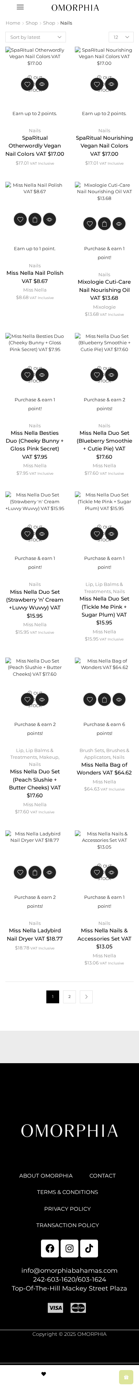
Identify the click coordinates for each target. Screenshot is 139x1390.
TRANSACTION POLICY (67, 1225)
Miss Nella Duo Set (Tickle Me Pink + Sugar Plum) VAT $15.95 (104, 611)
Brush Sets (91, 750)
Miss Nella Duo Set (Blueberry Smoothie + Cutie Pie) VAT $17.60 (104, 445)
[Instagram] (69, 1248)
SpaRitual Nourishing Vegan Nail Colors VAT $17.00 (104, 146)
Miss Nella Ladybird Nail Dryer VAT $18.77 (35, 934)
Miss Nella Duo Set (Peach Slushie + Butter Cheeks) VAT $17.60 (35, 783)
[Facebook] (50, 1248)
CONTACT (102, 1176)
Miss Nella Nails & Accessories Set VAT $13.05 (104, 938)
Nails (35, 130)
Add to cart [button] (104, 223)
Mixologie (104, 307)
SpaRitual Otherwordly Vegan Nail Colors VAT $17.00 (34, 146)
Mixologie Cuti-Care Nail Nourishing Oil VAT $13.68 (104, 290)
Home (13, 23)
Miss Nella (35, 290)
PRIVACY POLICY (67, 1209)
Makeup (48, 757)
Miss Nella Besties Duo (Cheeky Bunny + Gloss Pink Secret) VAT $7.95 (35, 445)
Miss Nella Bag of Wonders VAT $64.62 (104, 769)
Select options (35, 219)
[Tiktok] (89, 1248)
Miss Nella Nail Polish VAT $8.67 (34, 277)
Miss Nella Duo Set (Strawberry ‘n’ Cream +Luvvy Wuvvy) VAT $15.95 (34, 604)
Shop (32, 23)
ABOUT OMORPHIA (46, 1176)
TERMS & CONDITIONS (67, 1192)
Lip (89, 584)
